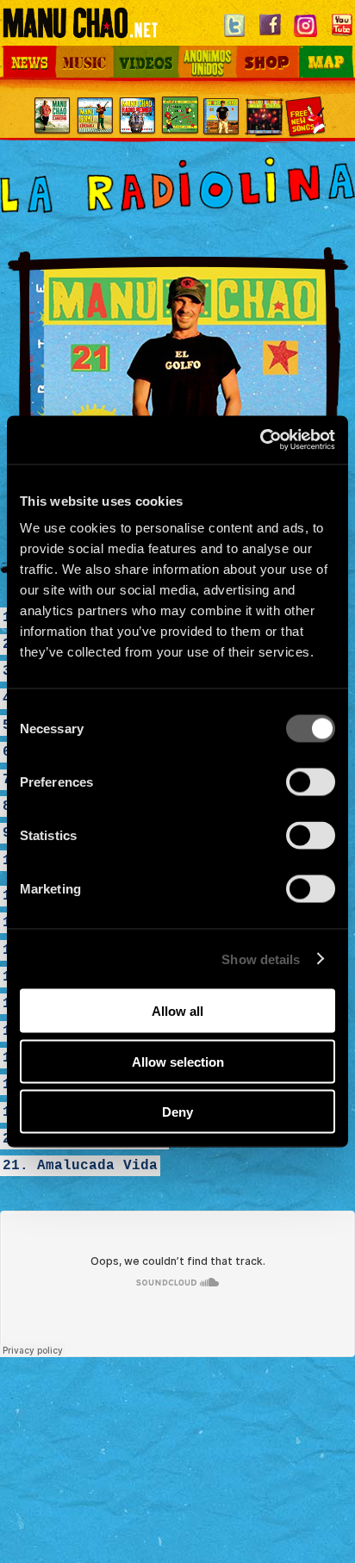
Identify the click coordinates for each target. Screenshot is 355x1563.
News (16, 49)
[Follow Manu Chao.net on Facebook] (269, 37)
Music (72, 49)
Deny (177, 1112)
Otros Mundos (193, 58)
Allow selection (178, 1061)
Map (303, 49)
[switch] (310, 782)
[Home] (79, 30)
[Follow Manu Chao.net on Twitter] (234, 37)
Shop (247, 49)
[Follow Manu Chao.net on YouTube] (341, 37)
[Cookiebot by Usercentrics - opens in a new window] (259, 440)
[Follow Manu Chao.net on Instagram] (306, 37)
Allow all (177, 1011)
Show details (260, 958)
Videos (133, 49)
